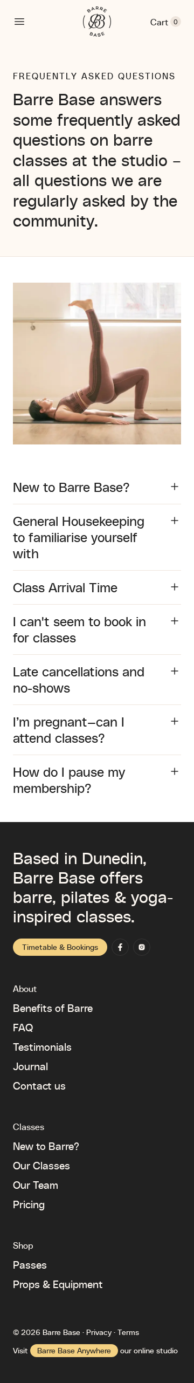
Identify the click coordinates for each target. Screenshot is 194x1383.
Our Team (35, 1184)
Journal (30, 1066)
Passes (30, 1264)
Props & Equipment (58, 1284)
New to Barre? (46, 1146)
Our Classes (41, 1165)
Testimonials (42, 1046)
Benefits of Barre (53, 1008)
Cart (165, 22)
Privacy (99, 1332)
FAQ (23, 1027)
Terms (128, 1332)
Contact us (39, 1085)
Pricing (29, 1204)
